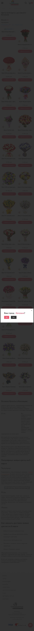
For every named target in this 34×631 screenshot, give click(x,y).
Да (7, 317)
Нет (14, 317)
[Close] (32, 310)
